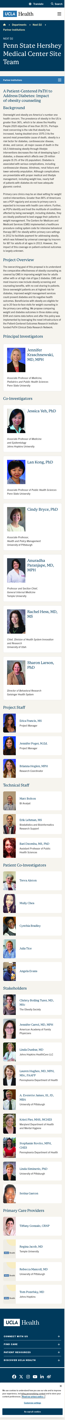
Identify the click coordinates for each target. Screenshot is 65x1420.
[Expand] (59, 1336)
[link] (14, 1376)
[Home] (4, 24)
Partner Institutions (14, 29)
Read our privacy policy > (33, 1396)
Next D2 (37, 24)
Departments (19, 24)
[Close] (60, 1386)
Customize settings (32, 1402)
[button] (36, 4)
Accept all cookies (32, 1411)
